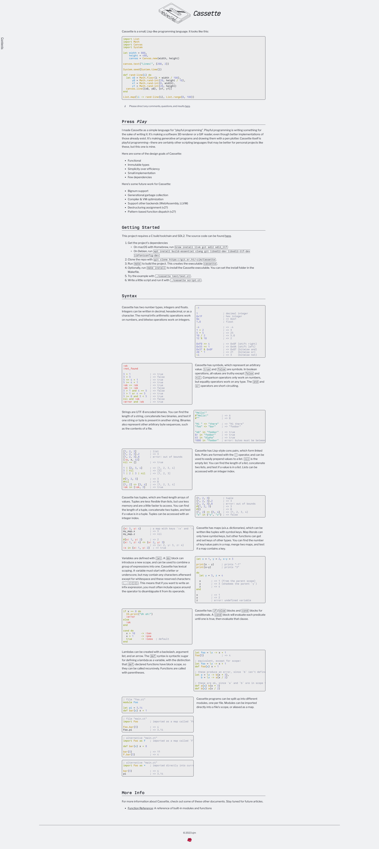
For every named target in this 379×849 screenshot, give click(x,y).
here (187, 106)
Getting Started (141, 227)
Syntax (129, 295)
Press (134, 121)
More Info (133, 792)
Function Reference (140, 808)
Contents (2, 43)
